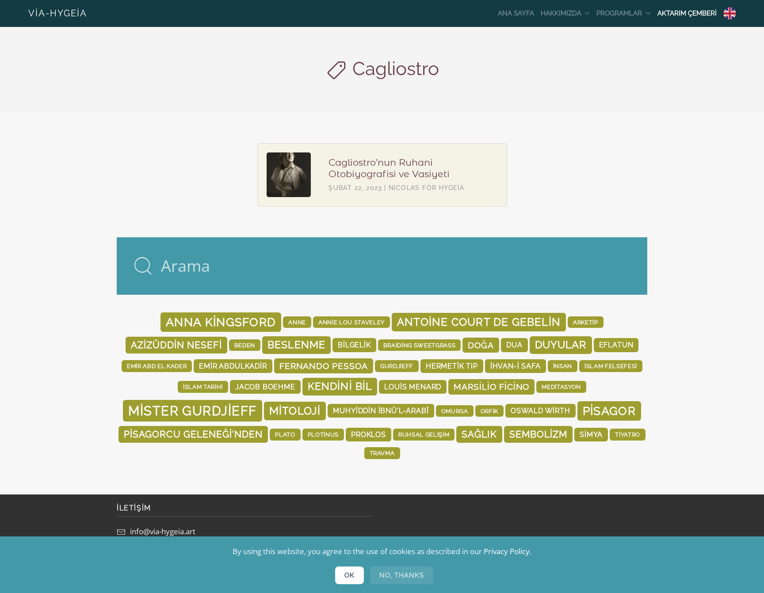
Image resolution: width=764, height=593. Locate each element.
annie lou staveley (351, 322)
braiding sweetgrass (419, 345)
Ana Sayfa (516, 13)
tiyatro (627, 434)
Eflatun (616, 345)
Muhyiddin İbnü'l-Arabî (380, 411)
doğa (481, 345)
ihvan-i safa (515, 366)
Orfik (489, 410)
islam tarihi (203, 386)
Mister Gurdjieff (192, 410)
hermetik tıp (452, 366)
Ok (349, 575)
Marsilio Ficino (491, 387)
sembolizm (538, 434)
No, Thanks (401, 575)
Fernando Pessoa (323, 366)
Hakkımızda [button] (561, 13)
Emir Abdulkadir (233, 366)
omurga (454, 410)
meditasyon (561, 386)
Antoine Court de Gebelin (479, 322)
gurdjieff (396, 365)
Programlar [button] (619, 13)
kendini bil (340, 386)
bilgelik (354, 345)
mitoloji (295, 410)
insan (562, 365)
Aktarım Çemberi (687, 13)
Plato (285, 434)
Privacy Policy (507, 551)
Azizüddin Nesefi (176, 344)
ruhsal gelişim (423, 434)
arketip (585, 322)
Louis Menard (412, 387)
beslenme (296, 344)
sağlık (479, 434)
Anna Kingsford (221, 322)
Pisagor (609, 411)
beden (244, 345)
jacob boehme (265, 387)
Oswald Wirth (540, 411)
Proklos (368, 434)
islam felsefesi (610, 365)
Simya (591, 434)
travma (382, 452)
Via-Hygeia (57, 13)
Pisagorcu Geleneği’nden (193, 434)
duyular (561, 344)
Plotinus (323, 434)
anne (297, 322)
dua (514, 345)
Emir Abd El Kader (157, 365)
